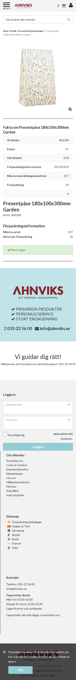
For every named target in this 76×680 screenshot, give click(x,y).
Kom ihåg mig (16, 435)
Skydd (15, 535)
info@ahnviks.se (55, 328)
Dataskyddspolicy (17, 469)
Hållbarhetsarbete (17, 482)
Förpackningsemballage (26, 522)
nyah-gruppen (15, 495)
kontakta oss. (52, 615)
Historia (11, 486)
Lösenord (11, 419)
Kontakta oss (14, 460)
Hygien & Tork (20, 526)
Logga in (38, 447)
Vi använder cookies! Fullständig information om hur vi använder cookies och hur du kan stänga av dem (39, 656)
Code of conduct (17, 465)
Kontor (16, 543)
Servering (17, 530)
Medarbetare (14, 473)
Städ (14, 547)
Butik (15, 539)
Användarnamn (14, 404)
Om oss (11, 478)
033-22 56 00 (19, 328)
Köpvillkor (12, 490)
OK (20, 670)
